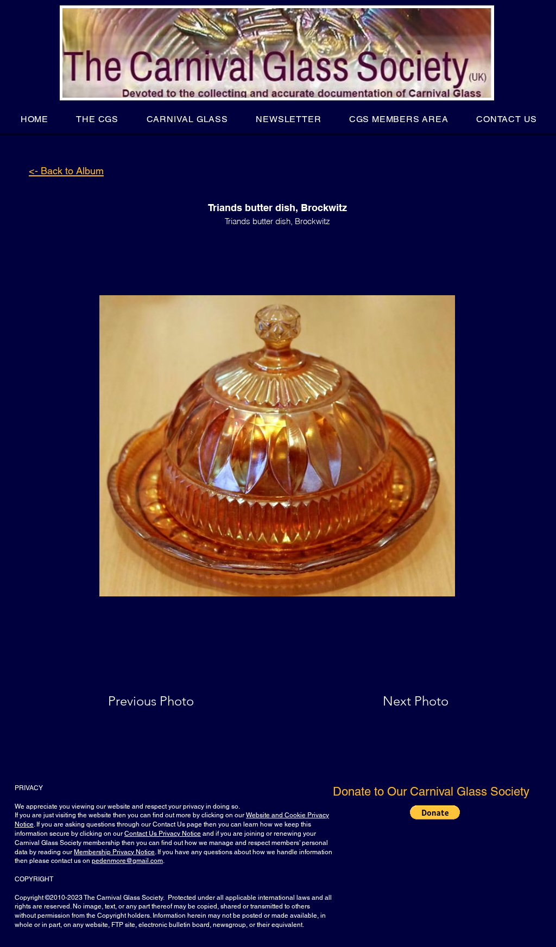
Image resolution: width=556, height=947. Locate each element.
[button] (97, 119)
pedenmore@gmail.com (127, 861)
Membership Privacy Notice (114, 852)
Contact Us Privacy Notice (162, 833)
